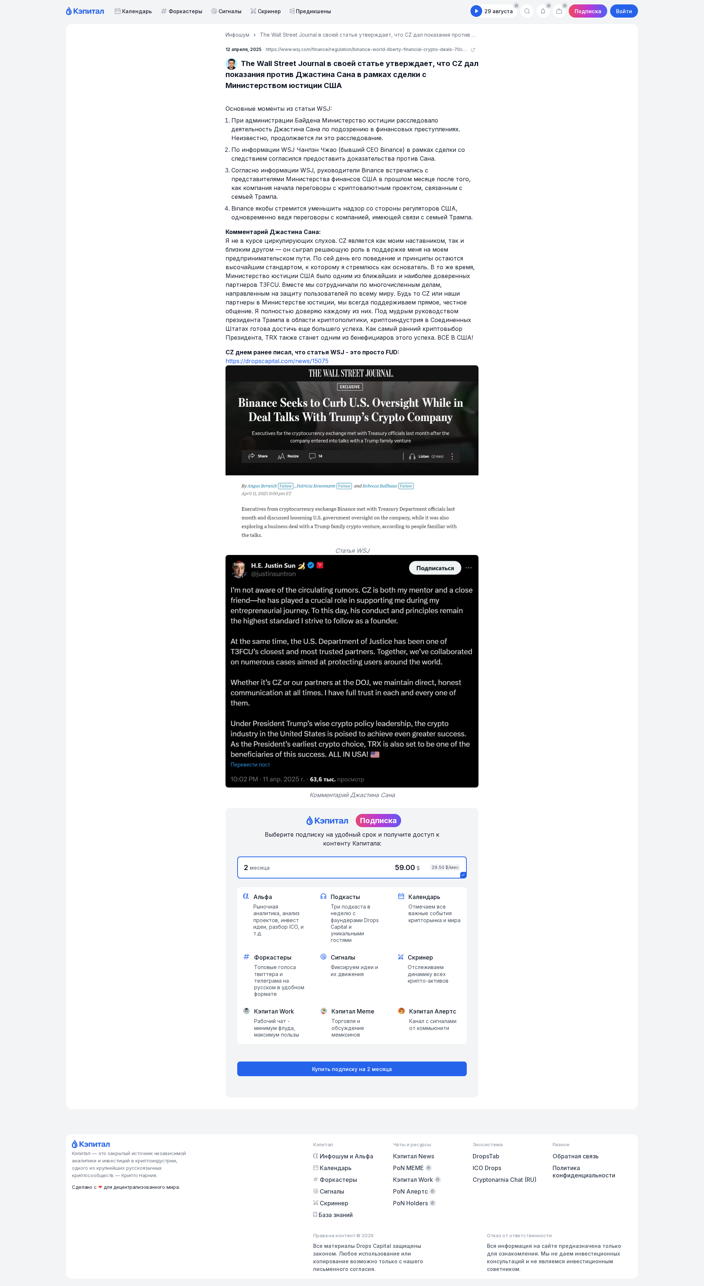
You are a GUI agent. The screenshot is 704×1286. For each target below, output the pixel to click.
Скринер (269, 11)
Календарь (137, 11)
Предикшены (313, 11)
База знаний (336, 1215)
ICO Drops (487, 1168)
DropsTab (486, 1156)
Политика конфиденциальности (584, 1171)
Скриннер (334, 1203)
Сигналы (230, 11)
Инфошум (237, 35)
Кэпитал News (413, 1156)
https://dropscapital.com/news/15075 (277, 361)
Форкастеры (185, 11)
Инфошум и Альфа (346, 1156)
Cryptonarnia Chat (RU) (504, 1179)
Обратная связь (576, 1156)
